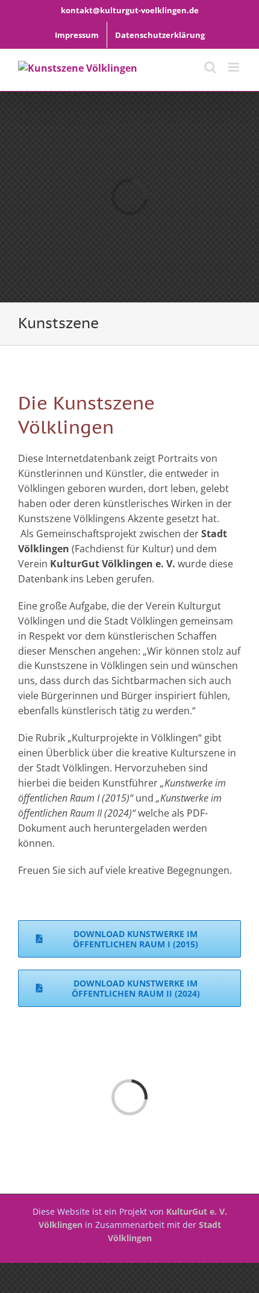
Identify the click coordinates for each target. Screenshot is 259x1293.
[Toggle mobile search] (210, 67)
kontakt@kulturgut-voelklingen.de (130, 10)
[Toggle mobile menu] (234, 67)
